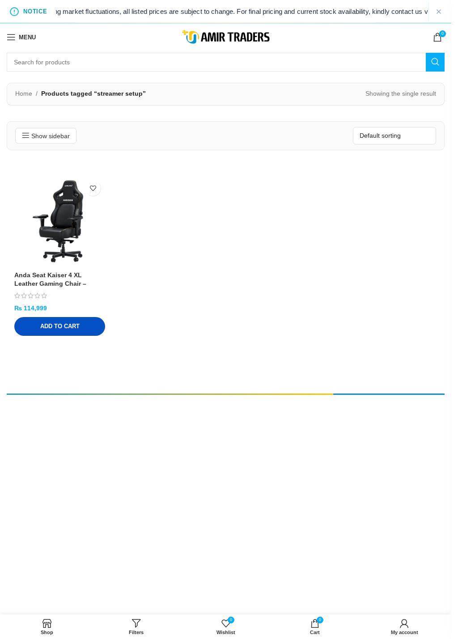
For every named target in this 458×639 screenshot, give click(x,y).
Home (23, 93)
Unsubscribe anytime (366, 476)
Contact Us (198, 473)
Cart (189, 447)
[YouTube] (64, 463)
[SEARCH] (435, 62)
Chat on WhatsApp (66, 609)
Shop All (194, 435)
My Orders (197, 460)
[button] (59, 326)
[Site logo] (226, 36)
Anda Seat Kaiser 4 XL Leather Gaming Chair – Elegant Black (50, 283)
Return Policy (262, 473)
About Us (256, 460)
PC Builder (258, 435)
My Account (260, 447)
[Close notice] (439, 11)
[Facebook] (31, 463)
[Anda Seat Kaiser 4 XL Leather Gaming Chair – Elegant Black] (59, 221)
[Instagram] (48, 463)
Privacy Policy (202, 486)
